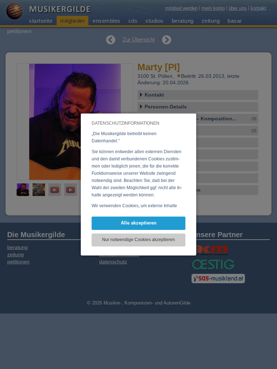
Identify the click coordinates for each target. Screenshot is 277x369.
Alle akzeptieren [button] (139, 223)
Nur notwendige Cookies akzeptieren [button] (138, 239)
